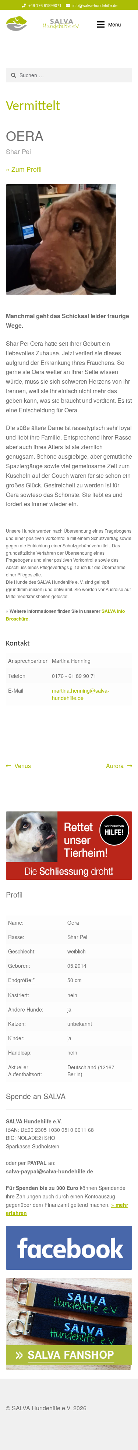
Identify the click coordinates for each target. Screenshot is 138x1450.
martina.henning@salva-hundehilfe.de (80, 693)
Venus (22, 766)
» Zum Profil (24, 169)
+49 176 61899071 (44, 5)
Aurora (117, 766)
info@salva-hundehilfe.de (94, 5)
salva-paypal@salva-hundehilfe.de (49, 1171)
